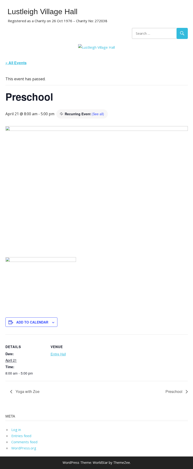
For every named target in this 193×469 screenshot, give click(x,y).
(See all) (98, 113)
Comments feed (24, 441)
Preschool (174, 391)
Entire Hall (58, 354)
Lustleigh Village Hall (42, 11)
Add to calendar (32, 322)
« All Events (16, 62)
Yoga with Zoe (27, 391)
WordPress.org (23, 448)
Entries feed (21, 435)
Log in (16, 429)
